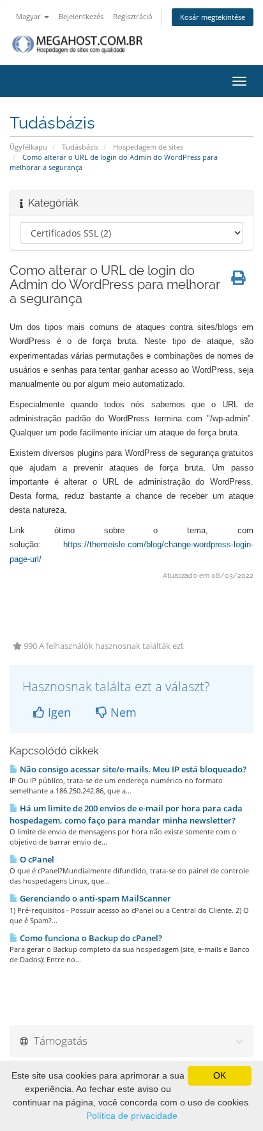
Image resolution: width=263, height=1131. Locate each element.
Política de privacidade (131, 1116)
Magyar (29, 16)
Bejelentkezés (81, 16)
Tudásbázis (80, 147)
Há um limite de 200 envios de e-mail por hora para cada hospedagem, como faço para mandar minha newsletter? (126, 814)
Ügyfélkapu (28, 147)
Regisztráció (133, 16)
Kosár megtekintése (212, 17)
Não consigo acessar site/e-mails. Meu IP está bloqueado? (132, 769)
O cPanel (36, 859)
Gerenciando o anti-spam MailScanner (94, 898)
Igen (58, 712)
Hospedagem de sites (148, 147)
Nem (122, 712)
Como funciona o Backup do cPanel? (90, 938)
